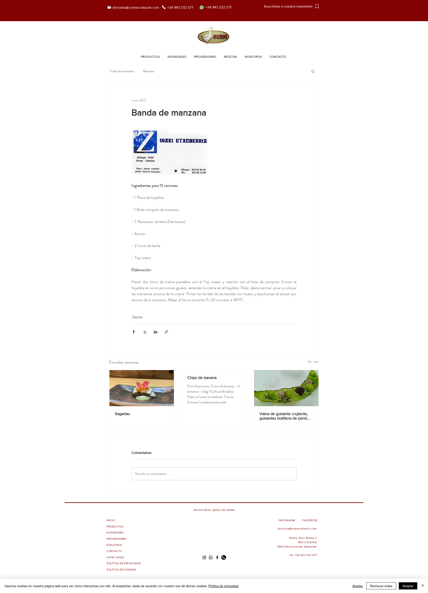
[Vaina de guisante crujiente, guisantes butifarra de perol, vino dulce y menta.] (286, 388)
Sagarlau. (123, 414)
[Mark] (317, 6)
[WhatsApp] (210, 557)
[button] (313, 71)
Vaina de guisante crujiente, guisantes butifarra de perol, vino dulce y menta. (283, 416)
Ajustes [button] (357, 586)
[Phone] (164, 7)
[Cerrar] (422, 585)
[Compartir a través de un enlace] (166, 332)
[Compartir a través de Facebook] (134, 332)
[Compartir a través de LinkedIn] (155, 332)
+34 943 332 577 (180, 7)
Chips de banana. (202, 377)
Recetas (148, 71)
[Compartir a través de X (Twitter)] (144, 332)
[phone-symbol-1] (223, 557)
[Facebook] (217, 557)
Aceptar (408, 586)
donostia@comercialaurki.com (136, 7)
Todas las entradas (121, 71)
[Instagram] (204, 557)
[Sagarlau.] (141, 388)
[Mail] (109, 7)
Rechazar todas (381, 586)
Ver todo (313, 361)
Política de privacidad (223, 586)
